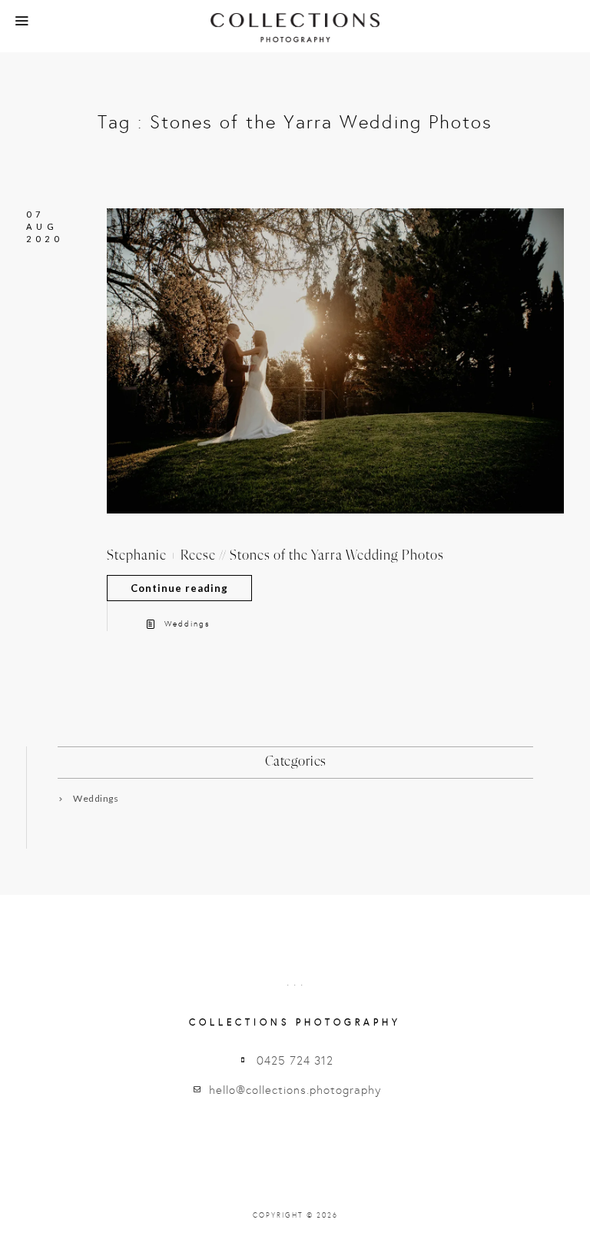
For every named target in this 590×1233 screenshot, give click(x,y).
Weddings (187, 624)
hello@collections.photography (295, 1090)
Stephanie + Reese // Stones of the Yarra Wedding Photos (275, 556)
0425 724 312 (295, 1061)
